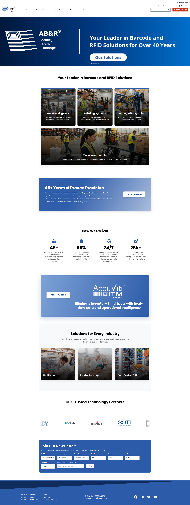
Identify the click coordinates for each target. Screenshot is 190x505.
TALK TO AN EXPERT (134, 194)
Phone (110, 454)
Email (93, 454)
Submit (90, 466)
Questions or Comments (66, 463)
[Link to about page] (135, 497)
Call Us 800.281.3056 (180, 10)
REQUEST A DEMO (58, 295)
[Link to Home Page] (8, 9)
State (127, 454)
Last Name (78, 454)
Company (61, 454)
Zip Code (44, 463)
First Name (45, 454)
